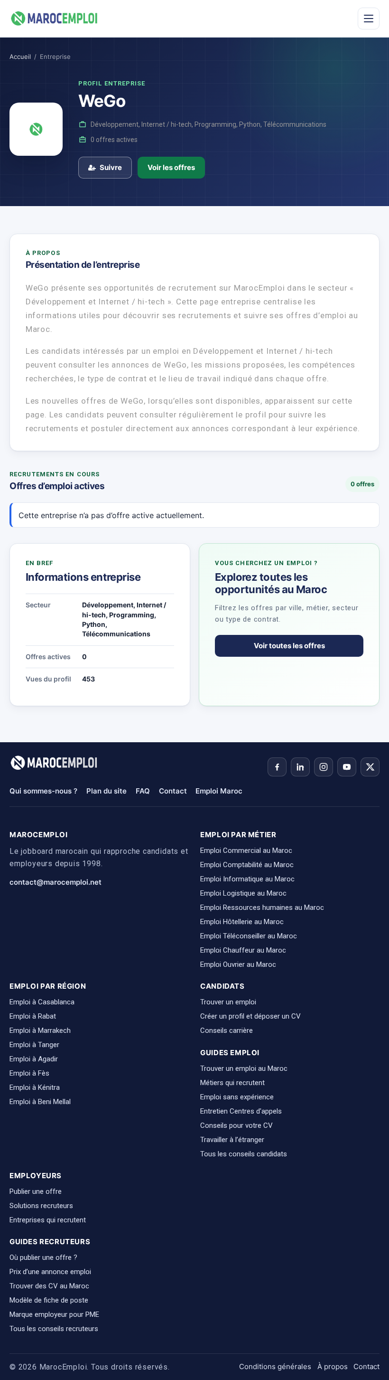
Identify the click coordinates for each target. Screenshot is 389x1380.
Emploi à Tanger (34, 1044)
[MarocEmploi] (54, 18)
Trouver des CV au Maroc (49, 1286)
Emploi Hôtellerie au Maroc (242, 921)
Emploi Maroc (218, 790)
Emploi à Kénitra (34, 1087)
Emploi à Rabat (32, 1016)
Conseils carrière (226, 1030)
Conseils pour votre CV (236, 1125)
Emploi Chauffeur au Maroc (243, 950)
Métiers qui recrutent (232, 1082)
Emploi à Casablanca (41, 1002)
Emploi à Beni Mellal (40, 1101)
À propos (332, 1366)
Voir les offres (171, 167)
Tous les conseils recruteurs (53, 1328)
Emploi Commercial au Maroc (246, 850)
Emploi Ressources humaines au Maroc (262, 907)
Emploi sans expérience (237, 1097)
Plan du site (106, 790)
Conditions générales (275, 1366)
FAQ (143, 790)
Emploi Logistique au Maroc (243, 893)
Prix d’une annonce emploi (50, 1271)
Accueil (20, 56)
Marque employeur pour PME (54, 1314)
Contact (173, 790)
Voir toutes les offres (289, 645)
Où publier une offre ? (43, 1257)
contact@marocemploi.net (55, 882)
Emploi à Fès (29, 1073)
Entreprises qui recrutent (47, 1220)
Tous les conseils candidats (243, 1154)
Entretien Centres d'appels (241, 1111)
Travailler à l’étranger (232, 1139)
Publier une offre (35, 1191)
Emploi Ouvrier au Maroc (238, 964)
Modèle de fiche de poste (48, 1300)
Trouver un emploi (228, 1002)
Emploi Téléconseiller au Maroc (248, 936)
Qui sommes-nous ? (43, 790)
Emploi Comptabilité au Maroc (247, 864)
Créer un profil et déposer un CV (250, 1016)
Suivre (111, 167)
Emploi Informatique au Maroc (247, 879)
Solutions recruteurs (41, 1205)
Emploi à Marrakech (40, 1030)
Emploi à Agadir (33, 1059)
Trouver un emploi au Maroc (243, 1068)
